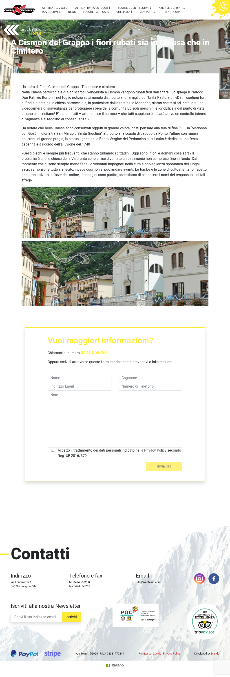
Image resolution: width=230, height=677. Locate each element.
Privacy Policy (171, 654)
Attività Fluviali (53, 8)
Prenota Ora (171, 12)
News (72, 12)
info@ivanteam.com (148, 582)
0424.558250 (94, 352)
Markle (215, 654)
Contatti (146, 12)
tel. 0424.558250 (79, 582)
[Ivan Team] (19, 10)
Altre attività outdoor (91, 8)
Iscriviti (71, 617)
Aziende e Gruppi (170, 8)
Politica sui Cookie (150, 654)
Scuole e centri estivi (133, 8)
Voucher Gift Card (96, 12)
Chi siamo (123, 12)
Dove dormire (51, 12)
